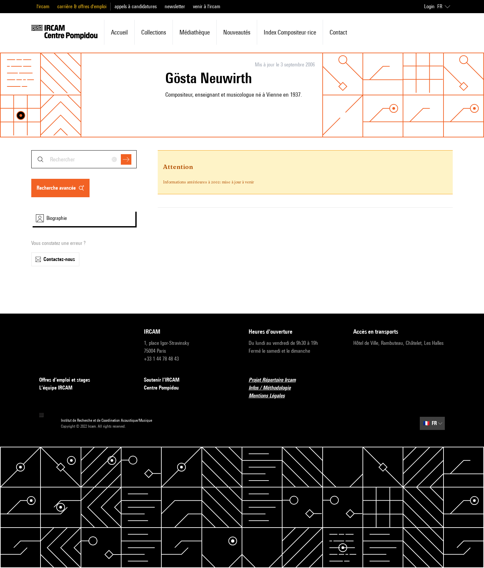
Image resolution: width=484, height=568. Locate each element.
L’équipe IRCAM (55, 388)
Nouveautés (236, 32)
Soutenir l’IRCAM (161, 380)
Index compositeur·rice (290, 32)
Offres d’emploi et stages (64, 380)
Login (429, 6)
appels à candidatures (136, 6)
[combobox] (84, 159)
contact (338, 32)
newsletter (175, 6)
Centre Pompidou (161, 388)
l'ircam (43, 6)
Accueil (119, 32)
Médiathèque (194, 32)
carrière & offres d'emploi (81, 6)
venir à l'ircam (206, 6)
